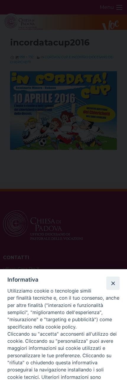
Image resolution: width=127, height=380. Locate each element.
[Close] (112, 283)
